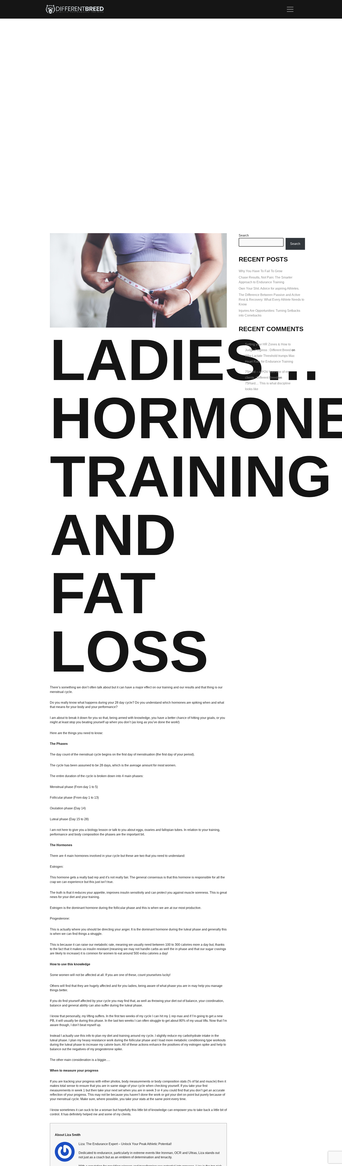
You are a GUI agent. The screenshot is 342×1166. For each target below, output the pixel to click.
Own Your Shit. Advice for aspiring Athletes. (269, 288)
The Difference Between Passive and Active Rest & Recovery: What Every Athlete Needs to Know (271, 299)
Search (244, 235)
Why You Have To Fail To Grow (260, 271)
